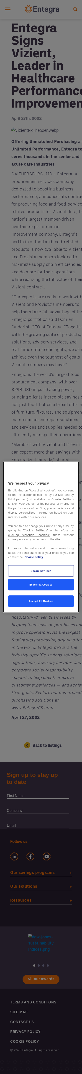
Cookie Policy (34, 557)
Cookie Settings (41, 570)
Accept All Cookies (41, 600)
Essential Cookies (41, 584)
